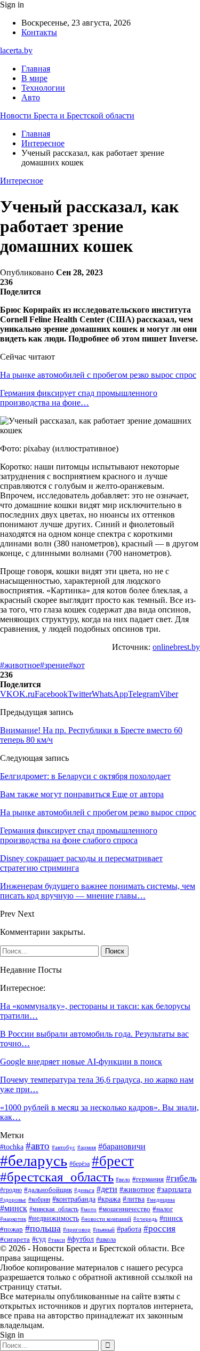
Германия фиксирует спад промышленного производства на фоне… (78, 397)
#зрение (54, 665)
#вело (123, 1179)
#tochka (11, 1147)
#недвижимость (53, 1218)
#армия (86, 1147)
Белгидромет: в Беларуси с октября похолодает (85, 776)
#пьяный (104, 1229)
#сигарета (15, 1239)
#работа (129, 1229)
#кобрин (39, 1199)
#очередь (145, 1219)
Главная (35, 68)
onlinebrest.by (176, 646)
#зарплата (174, 1189)
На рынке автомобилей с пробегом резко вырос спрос (98, 374)
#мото (89, 1209)
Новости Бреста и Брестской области (67, 115)
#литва (134, 1199)
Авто (30, 97)
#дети (107, 1189)
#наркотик (13, 1218)
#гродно (11, 1190)
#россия (159, 1228)
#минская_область (53, 1209)
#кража (109, 1199)
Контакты (39, 32)
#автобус (63, 1147)
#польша (43, 1228)
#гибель (181, 1178)
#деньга (84, 1190)
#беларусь (33, 1160)
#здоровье (13, 1199)
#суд (39, 1239)
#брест (113, 1161)
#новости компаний (106, 1218)
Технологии (43, 87)
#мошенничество (124, 1209)
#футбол (80, 1239)
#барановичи (122, 1146)
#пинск (171, 1218)
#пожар (11, 1229)
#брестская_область (57, 1177)
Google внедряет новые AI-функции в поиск (81, 1061)
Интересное (21, 180)
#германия (148, 1179)
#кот (77, 665)
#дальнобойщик (48, 1190)
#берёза (79, 1163)
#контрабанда (73, 1199)
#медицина (161, 1199)
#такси (56, 1239)
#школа (106, 1239)
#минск (13, 1208)
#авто (38, 1145)
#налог (163, 1209)
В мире (34, 78)
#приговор (77, 1229)
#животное (20, 665)
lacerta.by (16, 50)
